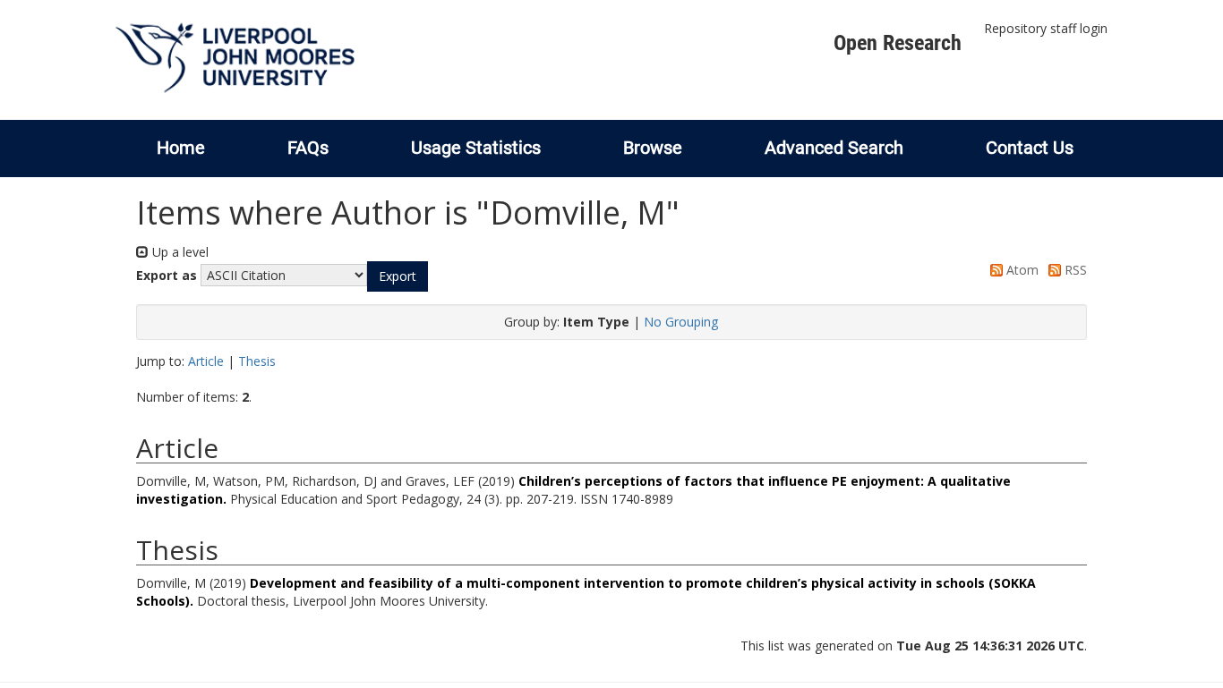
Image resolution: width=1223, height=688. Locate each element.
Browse (652, 147)
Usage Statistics (476, 147)
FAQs (308, 147)
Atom (1021, 269)
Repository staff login (1046, 28)
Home (181, 147)
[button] (397, 276)
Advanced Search (834, 147)
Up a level (179, 251)
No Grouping (681, 321)
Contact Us (1029, 147)
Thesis (257, 360)
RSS (1074, 269)
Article (206, 360)
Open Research (898, 42)
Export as (166, 275)
